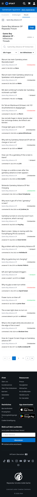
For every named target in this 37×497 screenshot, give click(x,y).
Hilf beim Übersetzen (17, 454)
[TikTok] (4, 461)
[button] (24, 3)
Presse (21, 382)
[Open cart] (29, 3)
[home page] (10, 3)
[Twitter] (12, 461)
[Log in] (34, 3)
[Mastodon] (25, 461)
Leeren (29, 37)
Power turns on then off (11, 297)
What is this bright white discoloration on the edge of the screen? (18, 324)
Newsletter (5, 395)
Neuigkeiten (23, 385)
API (3, 398)
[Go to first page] (5, 358)
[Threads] (33, 461)
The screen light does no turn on (14, 310)
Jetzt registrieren (28, 10)
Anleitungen (16, 15)
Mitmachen (23, 388)
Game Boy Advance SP (14, 20)
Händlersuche (24, 395)
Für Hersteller (24, 398)
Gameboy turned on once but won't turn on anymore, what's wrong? (17, 217)
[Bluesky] (29, 461)
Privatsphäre (6, 412)
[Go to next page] (27, 358)
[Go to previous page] (9, 358)
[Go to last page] (32, 358)
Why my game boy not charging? (14, 259)
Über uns (5, 382)
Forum (26, 15)
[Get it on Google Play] (27, 416)
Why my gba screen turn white (13, 285)
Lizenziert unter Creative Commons (18, 489)
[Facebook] (8, 461)
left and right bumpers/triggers (14, 272)
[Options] (3, 20)
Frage (32, 27)
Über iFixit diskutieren (9, 388)
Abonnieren (18, 440)
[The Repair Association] (18, 465)
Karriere (4, 391)
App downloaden (26, 404)
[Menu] (3, 3)
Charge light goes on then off (13, 127)
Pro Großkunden (25, 391)
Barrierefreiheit (7, 408)
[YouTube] (21, 461)
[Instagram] (16, 461)
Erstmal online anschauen (12, 444)
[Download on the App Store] (26, 409)
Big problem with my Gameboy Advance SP (18, 246)
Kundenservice (7, 385)
